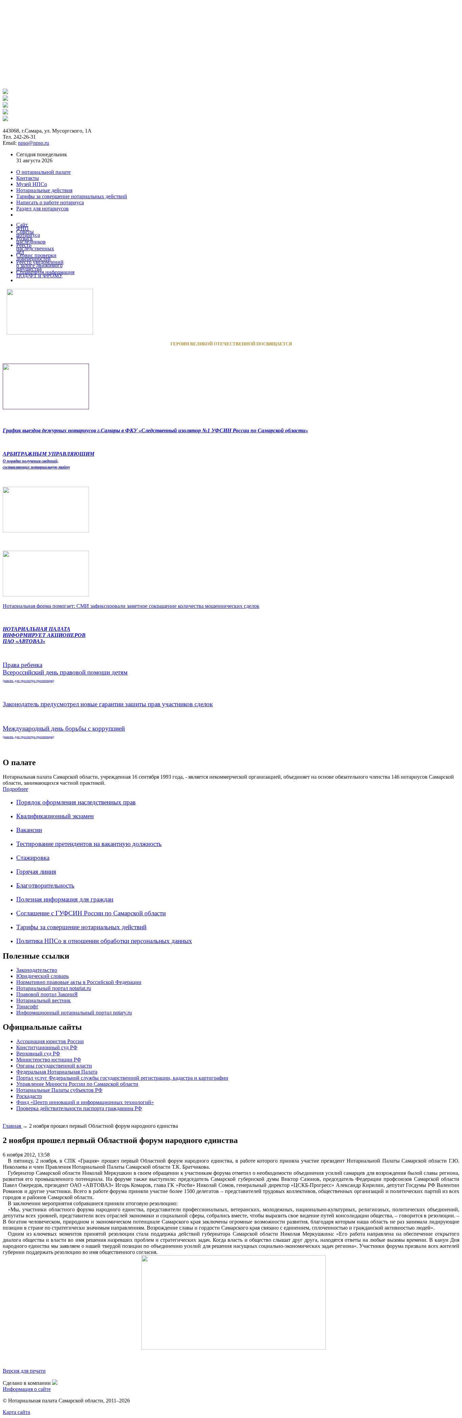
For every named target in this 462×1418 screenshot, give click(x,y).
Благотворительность (45, 885)
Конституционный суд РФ (46, 1047)
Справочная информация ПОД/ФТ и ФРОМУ (45, 273)
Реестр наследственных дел (35, 248)
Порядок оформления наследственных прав (76, 802)
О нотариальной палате (43, 172)
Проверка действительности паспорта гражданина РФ (79, 1108)
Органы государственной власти (54, 1066)
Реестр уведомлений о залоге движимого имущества (40, 265)
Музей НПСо (31, 184)
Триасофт (27, 1006)
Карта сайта (16, 1412)
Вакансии (29, 829)
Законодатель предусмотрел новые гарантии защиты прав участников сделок (108, 704)
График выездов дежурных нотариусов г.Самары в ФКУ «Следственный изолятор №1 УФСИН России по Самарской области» (155, 430)
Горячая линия (36, 871)
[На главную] (5, 92)
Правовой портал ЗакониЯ (47, 994)
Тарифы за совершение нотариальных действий (81, 927)
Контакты (27, 178)
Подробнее (15, 789)
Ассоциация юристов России (50, 1041)
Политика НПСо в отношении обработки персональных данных (104, 940)
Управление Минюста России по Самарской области (77, 1084)
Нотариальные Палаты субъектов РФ (59, 1090)
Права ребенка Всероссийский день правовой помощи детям (65, 672)
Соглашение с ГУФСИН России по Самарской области (91, 913)
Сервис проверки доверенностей (36, 256)
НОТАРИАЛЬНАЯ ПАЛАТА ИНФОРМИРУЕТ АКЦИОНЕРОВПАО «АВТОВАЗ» (44, 635)
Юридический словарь (42, 976)
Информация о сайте (27, 1389)
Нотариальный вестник (43, 1000)
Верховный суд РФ (38, 1053)
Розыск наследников (31, 240)
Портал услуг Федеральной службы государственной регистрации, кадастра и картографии (122, 1078)
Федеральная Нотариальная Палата (56, 1072)
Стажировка (32, 857)
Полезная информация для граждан (64, 899)
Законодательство (36, 970)
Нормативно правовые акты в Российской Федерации (78, 982)
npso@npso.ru (33, 143)
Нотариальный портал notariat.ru (53, 988)
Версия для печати (24, 1371)
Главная (12, 1126)
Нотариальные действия (44, 190)
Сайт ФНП (22, 226)
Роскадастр (29, 1096)
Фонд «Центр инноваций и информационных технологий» (85, 1102)
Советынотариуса (28, 233)
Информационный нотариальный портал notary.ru (74, 1012)
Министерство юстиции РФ (48, 1059)
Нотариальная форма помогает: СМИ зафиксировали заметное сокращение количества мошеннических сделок (131, 606)
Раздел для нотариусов (42, 208)
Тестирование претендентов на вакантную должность (89, 843)
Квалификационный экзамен (55, 816)
